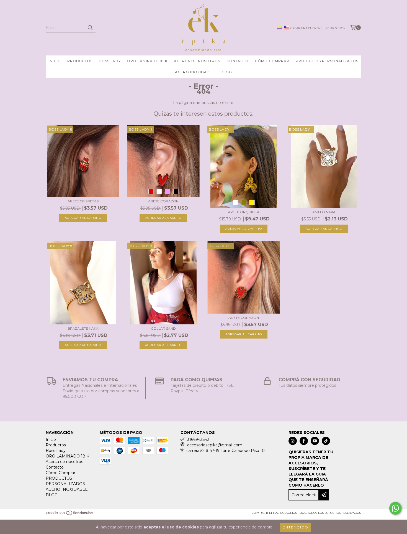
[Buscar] (90, 28)
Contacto (237, 61)
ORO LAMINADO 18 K (147, 61)
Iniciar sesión (335, 28)
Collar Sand (163, 328)
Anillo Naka (324, 212)
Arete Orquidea (243, 212)
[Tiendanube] (70, 514)
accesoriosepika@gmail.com (214, 445)
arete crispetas (83, 201)
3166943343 (198, 439)
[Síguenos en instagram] (292, 441)
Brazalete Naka (83, 328)
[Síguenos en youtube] (315, 441)
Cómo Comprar (272, 61)
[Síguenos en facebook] (304, 441)
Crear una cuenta (305, 28)
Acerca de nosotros (197, 61)
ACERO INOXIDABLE (194, 72)
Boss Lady (110, 61)
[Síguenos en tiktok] (326, 441)
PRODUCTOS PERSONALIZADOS (327, 61)
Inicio (55, 61)
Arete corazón (163, 201)
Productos (79, 61)
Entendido (295, 527)
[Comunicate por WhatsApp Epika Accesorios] (395, 508)
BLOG (226, 72)
